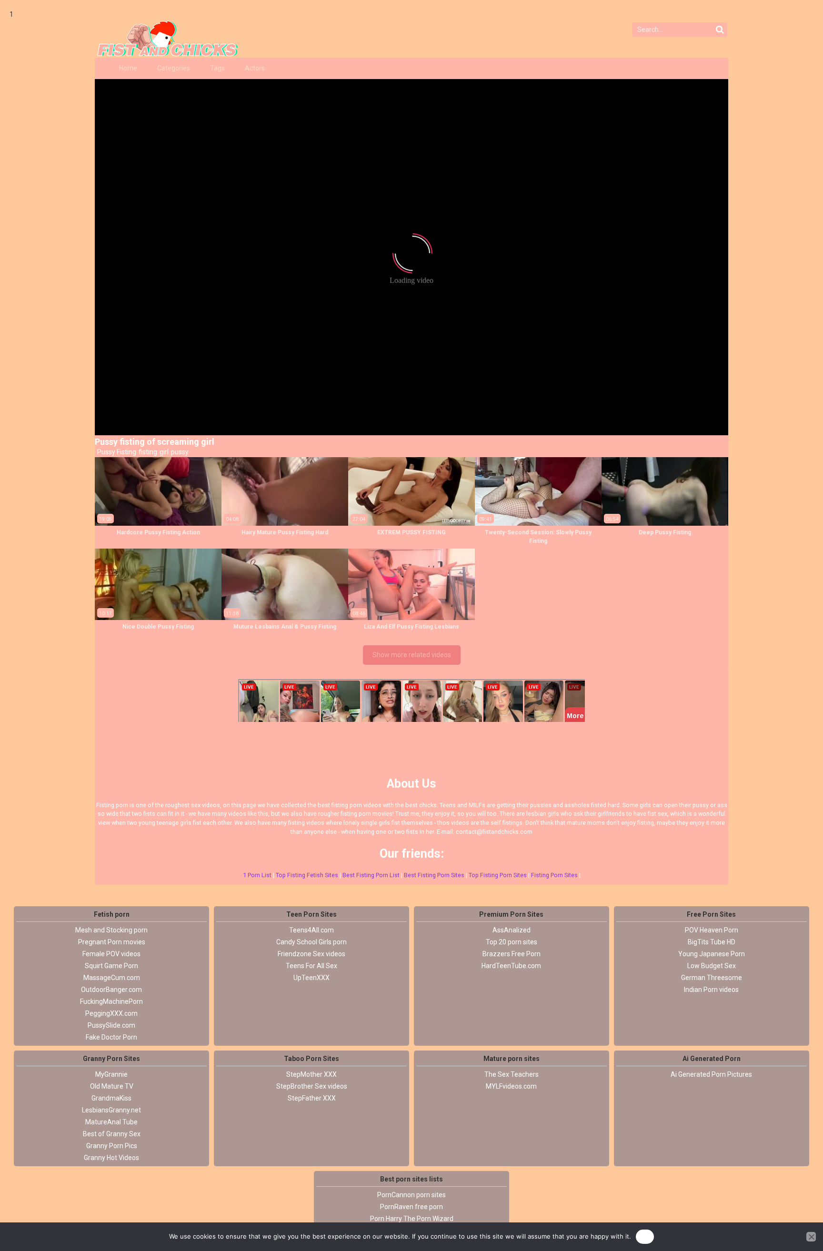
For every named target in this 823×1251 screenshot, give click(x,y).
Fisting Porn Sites (554, 875)
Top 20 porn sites (511, 942)
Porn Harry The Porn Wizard (411, 1218)
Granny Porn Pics (111, 1146)
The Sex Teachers (511, 1074)
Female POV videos (111, 954)
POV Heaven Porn (711, 930)
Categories (173, 68)
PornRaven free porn (411, 1207)
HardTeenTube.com (511, 966)
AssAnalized (511, 930)
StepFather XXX (312, 1098)
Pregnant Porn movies (111, 942)
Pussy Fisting (116, 452)
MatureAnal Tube (111, 1122)
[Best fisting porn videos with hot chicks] (164, 39)
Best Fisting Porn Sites (434, 875)
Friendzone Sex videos (311, 954)
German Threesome (711, 977)
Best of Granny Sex (112, 1134)
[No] (811, 1236)
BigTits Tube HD (711, 942)
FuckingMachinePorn (111, 1001)
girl (163, 452)
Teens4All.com (311, 930)
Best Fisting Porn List (371, 875)
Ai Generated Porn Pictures (711, 1074)
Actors (255, 68)
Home (128, 68)
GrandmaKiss (111, 1098)
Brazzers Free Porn (511, 954)
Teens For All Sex (311, 966)
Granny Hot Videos (111, 1157)
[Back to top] (794, 1208)
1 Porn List (257, 875)
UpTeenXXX (311, 977)
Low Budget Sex (711, 966)
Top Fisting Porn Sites (498, 875)
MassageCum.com (111, 977)
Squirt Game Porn (111, 966)
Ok (645, 1236)
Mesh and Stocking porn (111, 930)
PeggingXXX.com (111, 1013)
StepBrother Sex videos (311, 1086)
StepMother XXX (311, 1074)
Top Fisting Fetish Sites (307, 875)
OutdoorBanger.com (111, 989)
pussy (179, 452)
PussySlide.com (111, 1025)
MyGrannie (111, 1074)
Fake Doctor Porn (111, 1037)
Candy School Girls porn (311, 942)
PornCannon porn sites (411, 1195)
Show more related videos (411, 655)
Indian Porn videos (711, 989)
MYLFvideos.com (511, 1086)
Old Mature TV (111, 1086)
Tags (217, 68)
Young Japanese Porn (711, 954)
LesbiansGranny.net (111, 1110)
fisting (147, 452)
